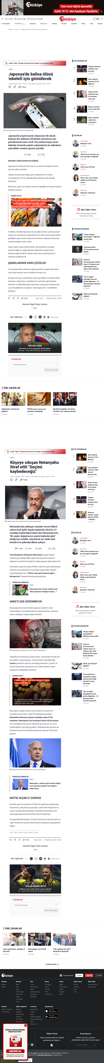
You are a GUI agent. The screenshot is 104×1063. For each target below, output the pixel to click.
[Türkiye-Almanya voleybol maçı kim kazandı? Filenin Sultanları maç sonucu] (82, 68)
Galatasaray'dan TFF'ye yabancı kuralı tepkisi (91, 249)
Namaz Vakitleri (93, 984)
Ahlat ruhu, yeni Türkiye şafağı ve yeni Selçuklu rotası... (89, 180)
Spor (31, 981)
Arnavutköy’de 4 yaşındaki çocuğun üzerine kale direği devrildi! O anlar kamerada (89, 678)
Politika (4, 984)
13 (38, 350)
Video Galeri (19, 1021)
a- (39, 154)
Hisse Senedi (20, 992)
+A (43, 154)
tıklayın (91, 216)
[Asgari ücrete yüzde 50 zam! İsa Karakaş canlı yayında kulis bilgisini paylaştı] (82, 94)
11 (34, 350)
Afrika (46, 992)
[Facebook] (13, 298)
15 (41, 350)
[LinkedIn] (40, 317)
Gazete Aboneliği (21, 19)
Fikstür (32, 989)
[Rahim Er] (76, 166)
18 (46, 350)
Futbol (32, 984)
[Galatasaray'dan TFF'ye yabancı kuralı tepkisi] (77, 252)
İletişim (32, 1012)
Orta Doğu (48, 984)
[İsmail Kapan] (76, 143)
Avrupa (47, 987)
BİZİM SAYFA (43, 23)
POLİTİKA (64, 23)
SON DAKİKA (6, 23)
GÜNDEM (54, 23)
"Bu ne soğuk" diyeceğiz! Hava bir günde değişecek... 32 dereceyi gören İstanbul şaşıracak (92, 281)
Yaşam (61, 981)
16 (42, 350)
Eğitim (3, 987)
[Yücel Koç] (76, 154)
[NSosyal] (44, 317)
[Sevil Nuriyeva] (76, 177)
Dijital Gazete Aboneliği (36, 19)
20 (49, 350)
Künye (32, 1014)
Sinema (76, 984)
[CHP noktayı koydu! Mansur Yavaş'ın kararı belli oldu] (82, 109)
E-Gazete (10, 19)
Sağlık (61, 984)
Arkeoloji (76, 987)
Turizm (18, 1001)
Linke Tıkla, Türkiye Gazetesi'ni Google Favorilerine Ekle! (31, 63)
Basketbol (33, 996)
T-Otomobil (19, 999)
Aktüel (61, 994)
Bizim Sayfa (91, 981)
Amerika (47, 989)
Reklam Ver (33, 1024)
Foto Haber (19, 1019)
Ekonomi (18, 981)
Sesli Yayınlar (92, 987)
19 (47, 350)
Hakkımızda (33, 1009)
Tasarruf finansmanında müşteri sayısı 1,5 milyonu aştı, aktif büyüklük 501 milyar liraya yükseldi (92, 264)
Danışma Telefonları (36, 1019)
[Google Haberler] (53, 317)
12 (36, 350)
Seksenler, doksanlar (87, 193)
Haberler (18, 1016)
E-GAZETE (79, 975)
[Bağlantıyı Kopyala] (15, 87)
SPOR (91, 23)
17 (44, 350)
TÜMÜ (51, 350)
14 (39, 350)
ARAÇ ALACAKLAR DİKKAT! (90, 295)
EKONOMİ (74, 23)
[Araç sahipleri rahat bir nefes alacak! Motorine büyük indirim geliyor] (82, 469)
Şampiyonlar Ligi (35, 992)
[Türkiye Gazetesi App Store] (51, 1011)
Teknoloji (18, 1012)
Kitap (75, 989)
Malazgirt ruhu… (86, 143)
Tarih (75, 992)
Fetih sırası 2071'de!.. (87, 167)
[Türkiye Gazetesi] (67, 21)
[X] (30, 317)
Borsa (17, 984)
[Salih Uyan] (76, 192)
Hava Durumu (63, 987)
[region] (52, 1056)
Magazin (18, 1009)
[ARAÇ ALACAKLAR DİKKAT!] (77, 299)
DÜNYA (83, 23)
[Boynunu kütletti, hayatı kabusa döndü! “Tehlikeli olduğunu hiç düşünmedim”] (82, 514)
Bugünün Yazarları (7, 1009)
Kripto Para (19, 994)
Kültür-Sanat (78, 981)
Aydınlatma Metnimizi (44, 1055)
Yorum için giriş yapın (51, 370)
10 (33, 350)
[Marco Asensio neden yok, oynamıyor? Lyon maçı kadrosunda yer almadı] (82, 119)
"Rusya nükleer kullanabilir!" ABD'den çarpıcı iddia (92, 237)
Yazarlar (4, 1006)
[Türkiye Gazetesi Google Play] (51, 1017)
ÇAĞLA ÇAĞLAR (18, 832)
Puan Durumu (34, 987)
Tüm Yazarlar (5, 1012)
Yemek (61, 989)
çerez (34, 1053)
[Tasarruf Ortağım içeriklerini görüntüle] (20, 23)
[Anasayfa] (7, 975)
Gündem (4, 981)
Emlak (18, 996)
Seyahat (61, 992)
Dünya (11, 69)
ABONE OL (89, 975)
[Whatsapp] (10, 87)
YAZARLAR (33, 23)
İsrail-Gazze (48, 994)
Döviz (17, 989)
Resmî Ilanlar (20, 1014)
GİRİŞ (97, 19)
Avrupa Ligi (33, 994)
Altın (17, 987)
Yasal (32, 1021)
